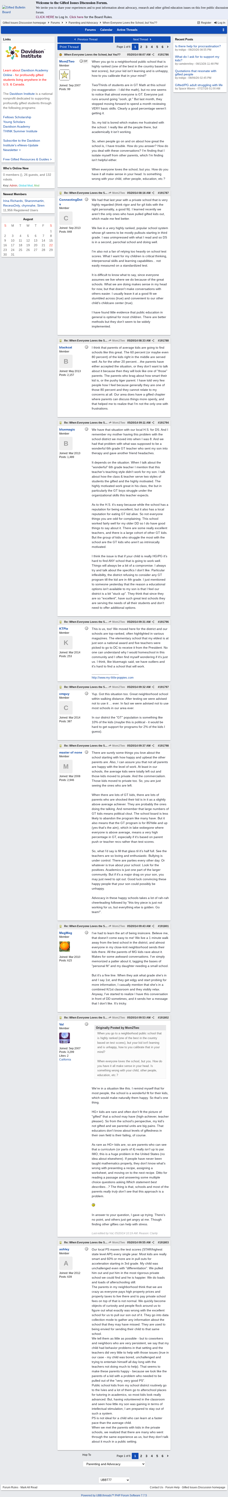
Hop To (86, 1454)
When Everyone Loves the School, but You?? (92, 54)
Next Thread (141, 39)
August (28, 219)
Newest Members (14, 194)
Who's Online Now (15, 168)
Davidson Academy (16, 126)
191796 (164, 621)
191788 (164, 340)
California (65, 1059)
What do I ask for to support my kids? (197, 58)
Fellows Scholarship (17, 117)
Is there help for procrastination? (198, 46)
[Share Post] (153, 54)
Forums (55, 22)
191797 (164, 687)
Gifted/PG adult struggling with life (199, 85)
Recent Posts (184, 39)
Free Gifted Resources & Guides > (27, 159)
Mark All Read (28, 1487)
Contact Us (156, 1487)
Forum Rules (10, 1487)
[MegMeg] (64, 950)
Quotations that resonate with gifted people (195, 72)
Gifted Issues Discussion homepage (24, 22)
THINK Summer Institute (20, 131)
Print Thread (69, 47)
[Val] (64, 1042)
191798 (164, 745)
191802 (164, 1017)
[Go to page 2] (168, 47)
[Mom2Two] (64, 79)
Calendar (106, 29)
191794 (164, 422)
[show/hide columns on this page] (223, 30)
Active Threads (127, 29)
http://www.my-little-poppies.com (113, 677)
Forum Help (172, 1487)
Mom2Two (118, 193)
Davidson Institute (22, 93)
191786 (164, 54)
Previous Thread (87, 39)
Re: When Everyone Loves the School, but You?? (95, 193)
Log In (221, 22)
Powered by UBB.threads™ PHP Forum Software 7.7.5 (114, 1495)
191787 (164, 193)
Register (205, 22)
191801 (164, 926)
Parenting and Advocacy (83, 22)
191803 (164, 1242)
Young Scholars (14, 122)
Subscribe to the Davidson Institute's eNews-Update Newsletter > (21, 145)
